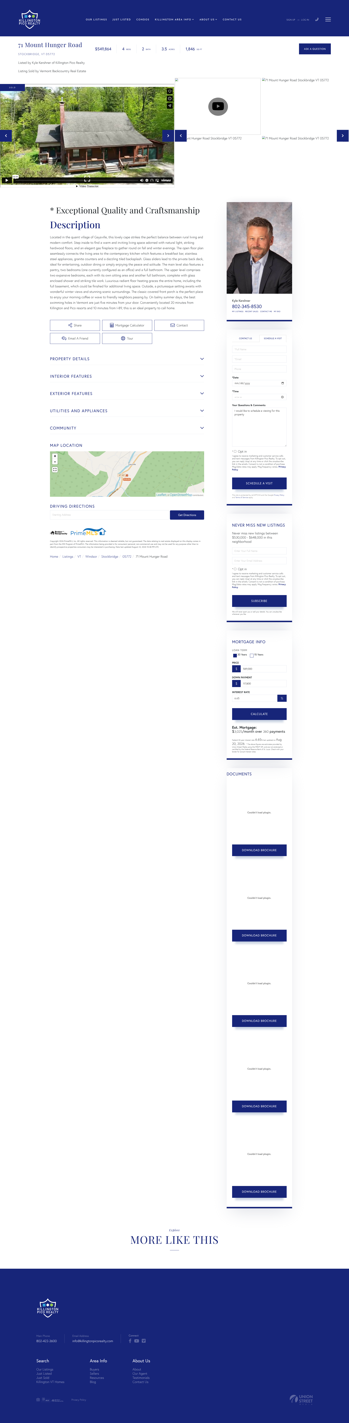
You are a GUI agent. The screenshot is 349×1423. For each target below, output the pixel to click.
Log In (305, 20)
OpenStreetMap (181, 495)
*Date (235, 377)
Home (54, 556)
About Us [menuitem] (207, 20)
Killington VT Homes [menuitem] (50, 1382)
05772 (127, 556)
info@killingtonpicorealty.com (92, 1341)
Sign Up (290, 20)
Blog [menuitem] (93, 1382)
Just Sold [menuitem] (42, 1378)
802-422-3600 (46, 1341)
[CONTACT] (315, 48)
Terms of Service (241, 497)
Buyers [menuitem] (94, 1369)
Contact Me (266, 311)
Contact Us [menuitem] (232, 20)
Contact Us (245, 338)
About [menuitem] (137, 1369)
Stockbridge (109, 556)
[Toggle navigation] (328, 19)
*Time (235, 391)
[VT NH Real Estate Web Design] (301, 1400)
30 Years (242, 654)
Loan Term (239, 650)
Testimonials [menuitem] (141, 1378)
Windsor (91, 556)
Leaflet (161, 495)
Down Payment (242, 677)
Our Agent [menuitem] (140, 1373)
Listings (68, 556)
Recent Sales (251, 311)
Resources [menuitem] (97, 1378)
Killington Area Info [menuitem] (173, 20)
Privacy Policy (279, 495)
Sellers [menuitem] (94, 1373)
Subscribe (259, 601)
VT (79, 556)
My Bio (277, 311)
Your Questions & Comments (249, 405)
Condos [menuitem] (142, 20)
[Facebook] (130, 1341)
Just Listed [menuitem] (122, 20)
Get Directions (187, 515)
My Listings (238, 311)
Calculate (259, 714)
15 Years (258, 654)
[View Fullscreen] (55, 469)
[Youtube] (136, 1341)
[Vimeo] (144, 1341)
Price (235, 662)
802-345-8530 (247, 306)
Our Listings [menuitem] (96, 20)
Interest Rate (241, 692)
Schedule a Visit (273, 338)
